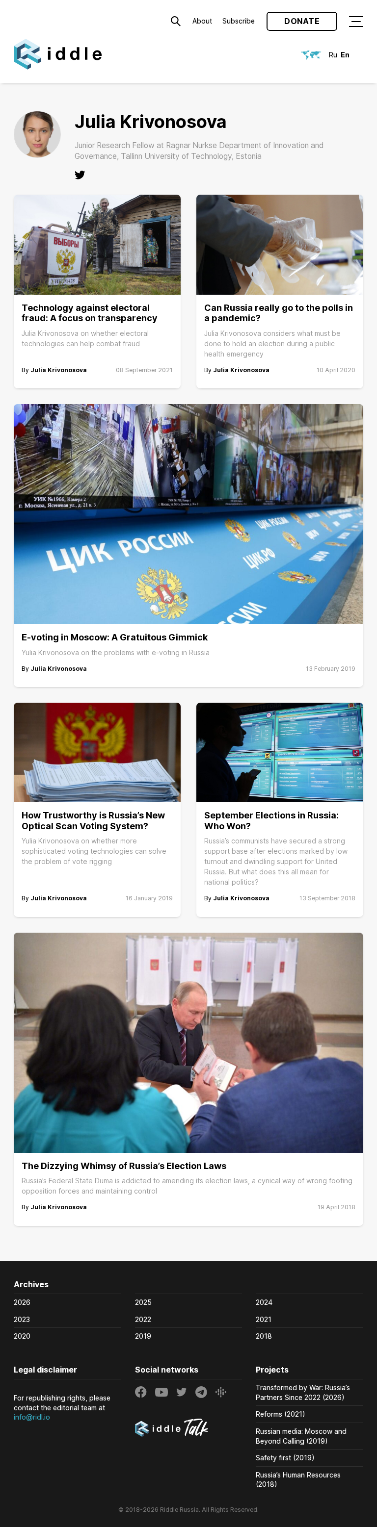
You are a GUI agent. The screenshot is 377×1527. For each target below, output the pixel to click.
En (345, 55)
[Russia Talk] (188, 1429)
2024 (264, 1302)
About (202, 21)
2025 (143, 1302)
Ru (333, 55)
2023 (22, 1319)
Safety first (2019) (285, 1457)
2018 (264, 1336)
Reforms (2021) (280, 1414)
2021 (263, 1319)
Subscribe (238, 21)
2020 (22, 1336)
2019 (143, 1336)
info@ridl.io (32, 1417)
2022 (143, 1319)
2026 (22, 1302)
